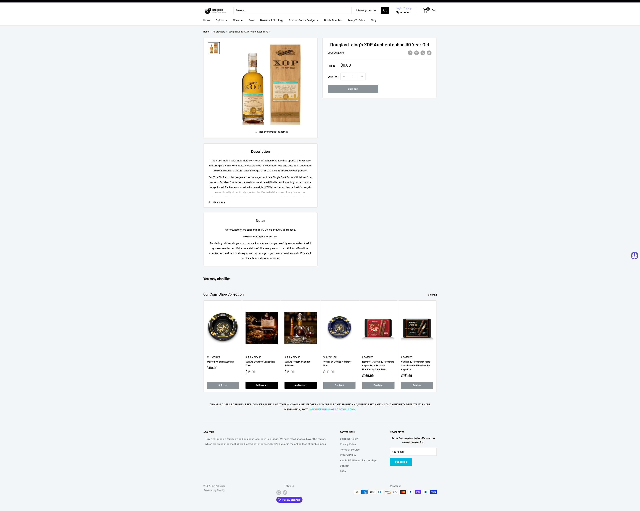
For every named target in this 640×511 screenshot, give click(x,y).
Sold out (353, 88)
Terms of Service (350, 449)
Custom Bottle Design (302, 20)
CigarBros (367, 357)
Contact (344, 465)
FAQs (343, 471)
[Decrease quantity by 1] (344, 76)
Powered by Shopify (214, 490)
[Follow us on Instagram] (278, 492)
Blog (373, 20)
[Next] (437, 346)
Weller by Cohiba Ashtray (220, 361)
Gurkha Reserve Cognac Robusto (297, 363)
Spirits (220, 20)
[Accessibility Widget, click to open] (634, 255)
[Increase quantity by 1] (361, 76)
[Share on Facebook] (410, 52)
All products (219, 31)
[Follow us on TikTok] (285, 492)
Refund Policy (348, 454)
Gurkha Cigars (253, 357)
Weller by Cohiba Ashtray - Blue (337, 363)
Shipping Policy (349, 438)
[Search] (385, 10)
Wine (236, 20)
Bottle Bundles (333, 20)
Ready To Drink (356, 20)
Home (206, 20)
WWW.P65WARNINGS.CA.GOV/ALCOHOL (333, 409)
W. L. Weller (213, 357)
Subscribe (401, 461)
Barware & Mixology (271, 20)
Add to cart (262, 385)
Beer (251, 20)
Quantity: (333, 76)
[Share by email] (429, 52)
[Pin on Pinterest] (416, 52)
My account (403, 12)
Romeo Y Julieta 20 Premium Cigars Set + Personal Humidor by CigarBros (378, 365)
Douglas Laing (336, 52)
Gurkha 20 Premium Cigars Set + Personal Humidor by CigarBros (415, 365)
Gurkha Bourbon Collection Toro (260, 363)
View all (432, 294)
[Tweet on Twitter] (422, 52)
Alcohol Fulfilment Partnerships (358, 460)
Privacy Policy (348, 444)
